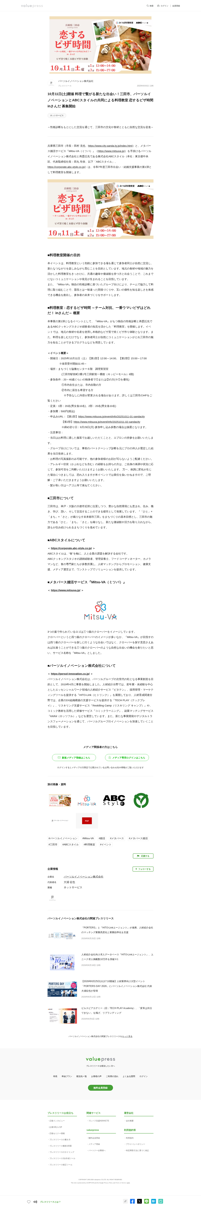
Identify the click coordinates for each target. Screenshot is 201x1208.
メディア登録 (94, 1144)
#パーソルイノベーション (63, 838)
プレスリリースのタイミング (61, 1152)
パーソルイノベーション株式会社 (75, 81)
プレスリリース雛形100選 (60, 1146)
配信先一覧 (82, 1076)
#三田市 (53, 844)
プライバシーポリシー (135, 1144)
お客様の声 (96, 1076)
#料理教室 (89, 844)
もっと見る (127, 1036)
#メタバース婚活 (138, 838)
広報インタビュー (57, 1121)
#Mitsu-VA (88, 838)
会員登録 (176, 6)
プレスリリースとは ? (50, 1202)
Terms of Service (121, 1183)
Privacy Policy (108, 1183)
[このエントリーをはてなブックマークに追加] (153, 1203)
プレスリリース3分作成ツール (62, 1158)
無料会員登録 (100, 1087)
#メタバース (117, 838)
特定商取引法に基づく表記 (137, 1150)
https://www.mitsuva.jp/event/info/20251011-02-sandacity (107, 421)
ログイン (164, 6)
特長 (55, 1076)
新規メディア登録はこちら (76, 757)
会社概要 (130, 1121)
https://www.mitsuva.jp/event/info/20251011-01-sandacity (111, 416)
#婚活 (102, 838)
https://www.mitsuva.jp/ (111, 151)
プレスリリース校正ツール (60, 1165)
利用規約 (130, 1138)
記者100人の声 (55, 1127)
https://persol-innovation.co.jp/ (70, 673)
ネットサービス (57, 115)
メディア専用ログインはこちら (128, 757)
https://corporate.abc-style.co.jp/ (66, 167)
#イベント (105, 844)
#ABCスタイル (70, 844)
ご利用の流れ (112, 1076)
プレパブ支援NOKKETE (98, 1121)
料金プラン (67, 1076)
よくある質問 (129, 1076)
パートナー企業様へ (97, 1150)
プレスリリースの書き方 (59, 1139)
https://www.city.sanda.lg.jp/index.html (110, 145)
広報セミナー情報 (57, 1133)
